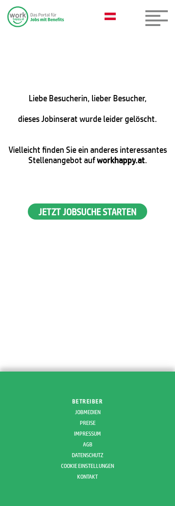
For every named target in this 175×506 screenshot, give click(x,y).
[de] (112, 17)
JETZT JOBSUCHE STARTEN (87, 211)
